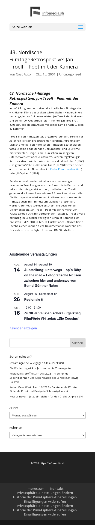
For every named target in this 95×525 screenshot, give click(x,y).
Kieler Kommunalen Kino (65, 169)
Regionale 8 (33, 299)
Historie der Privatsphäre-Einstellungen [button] (45, 497)
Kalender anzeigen (23, 328)
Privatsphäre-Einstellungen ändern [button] (45, 493)
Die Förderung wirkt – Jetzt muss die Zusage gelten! (41, 368)
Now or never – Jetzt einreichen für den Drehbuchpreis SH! (46, 396)
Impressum (36, 488)
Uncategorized (70, 74)
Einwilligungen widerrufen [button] (45, 501)
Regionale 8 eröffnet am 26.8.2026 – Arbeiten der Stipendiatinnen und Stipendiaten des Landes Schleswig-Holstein (44, 377)
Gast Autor (24, 74)
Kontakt (57, 488)
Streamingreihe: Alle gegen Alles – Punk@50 (36, 363)
